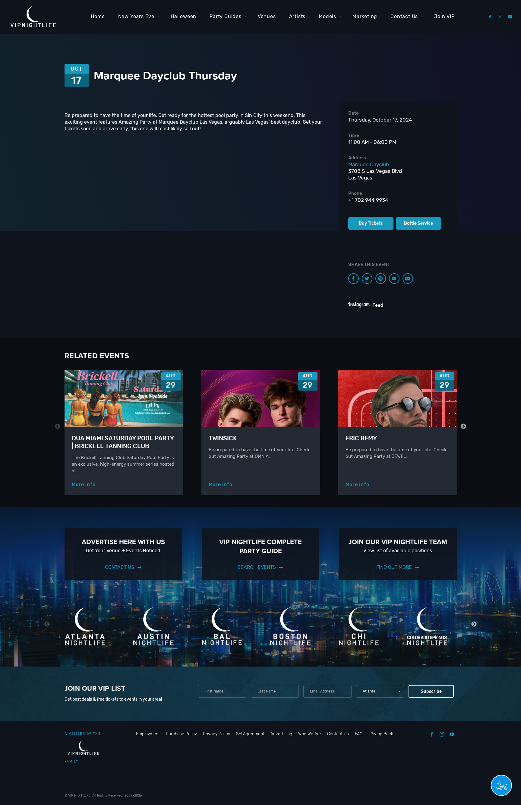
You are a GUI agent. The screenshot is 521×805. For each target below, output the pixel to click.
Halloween (183, 16)
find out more (394, 567)
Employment (148, 734)
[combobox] (380, 691)
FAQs (360, 734)
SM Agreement (250, 734)
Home (98, 16)
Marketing (364, 16)
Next (463, 426)
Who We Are (309, 734)
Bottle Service (418, 223)
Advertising (281, 734)
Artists (297, 16)
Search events (257, 567)
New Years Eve (136, 16)
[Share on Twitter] (367, 278)
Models (327, 16)
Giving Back (382, 734)
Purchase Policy (181, 734)
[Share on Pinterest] (380, 278)
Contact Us (404, 16)
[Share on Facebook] (353, 278)
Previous (58, 426)
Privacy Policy (216, 734)
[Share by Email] (408, 278)
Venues (267, 16)
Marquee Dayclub (368, 164)
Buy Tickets (371, 223)
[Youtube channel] (394, 278)
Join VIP (444, 16)
